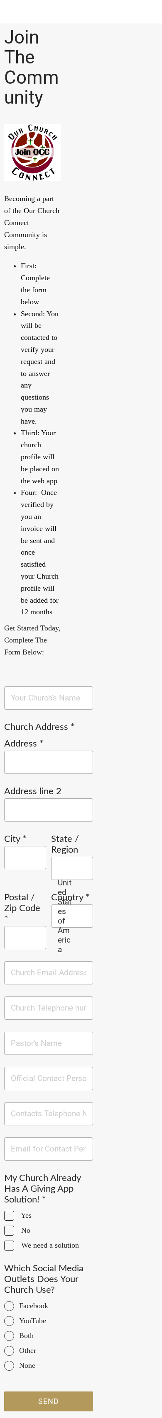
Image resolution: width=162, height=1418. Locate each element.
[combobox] (64, 916)
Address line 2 (32, 791)
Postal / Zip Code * (22, 908)
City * (15, 839)
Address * (23, 743)
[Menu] (12, 12)
